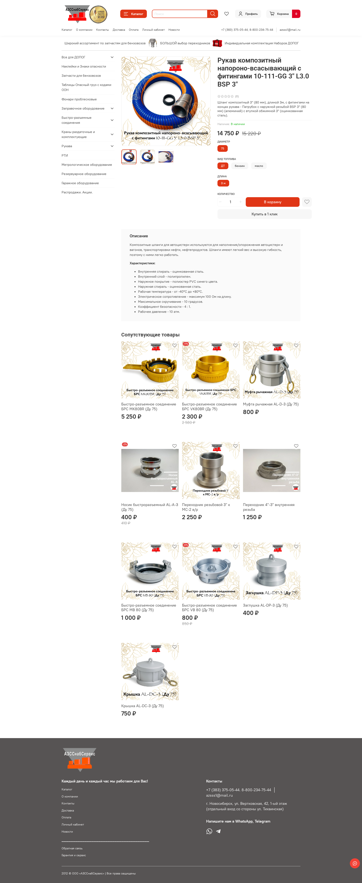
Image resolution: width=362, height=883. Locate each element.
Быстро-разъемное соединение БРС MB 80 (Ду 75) (148, 607)
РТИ (65, 155)
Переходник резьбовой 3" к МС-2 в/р (206, 507)
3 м (223, 183)
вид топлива (226, 159)
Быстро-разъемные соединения (77, 120)
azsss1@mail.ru (290, 30)
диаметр (223, 141)
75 (222, 148)
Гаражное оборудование (80, 183)
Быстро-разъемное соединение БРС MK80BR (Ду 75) (148, 406)
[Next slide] (204, 101)
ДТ (223, 166)
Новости (174, 30)
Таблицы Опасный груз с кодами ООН (86, 87)
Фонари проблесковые (79, 99)
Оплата (133, 30)
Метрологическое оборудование (87, 164)
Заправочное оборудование (83, 108)
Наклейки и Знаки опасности (84, 66)
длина (222, 176)
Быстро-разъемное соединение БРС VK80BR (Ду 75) (209, 406)
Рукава (67, 146)
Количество (226, 194)
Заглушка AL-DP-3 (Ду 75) (265, 605)
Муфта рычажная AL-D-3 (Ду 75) (271, 404)
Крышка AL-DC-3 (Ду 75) (142, 705)
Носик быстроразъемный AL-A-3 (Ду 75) (149, 507)
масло (259, 166)
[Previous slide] (128, 101)
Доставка (119, 30)
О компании (84, 30)
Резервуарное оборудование (84, 174)
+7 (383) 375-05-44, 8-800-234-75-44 (247, 30)
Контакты (102, 30)
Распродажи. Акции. (77, 192)
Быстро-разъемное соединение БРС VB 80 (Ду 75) (209, 607)
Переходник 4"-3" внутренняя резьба (269, 507)
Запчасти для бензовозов (81, 75)
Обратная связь (72, 848)
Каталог (137, 14)
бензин (240, 166)
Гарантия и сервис (74, 855)
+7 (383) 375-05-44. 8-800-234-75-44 (238, 790)
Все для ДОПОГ (73, 57)
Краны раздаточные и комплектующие (78, 134)
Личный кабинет (153, 30)
